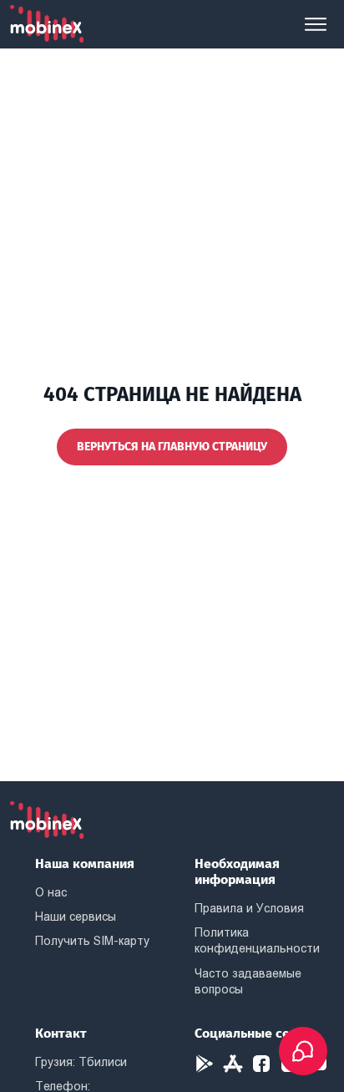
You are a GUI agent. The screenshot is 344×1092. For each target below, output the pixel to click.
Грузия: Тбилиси (81, 1062)
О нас (51, 892)
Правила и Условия (249, 908)
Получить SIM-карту (92, 940)
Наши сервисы (75, 916)
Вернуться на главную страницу (172, 446)
